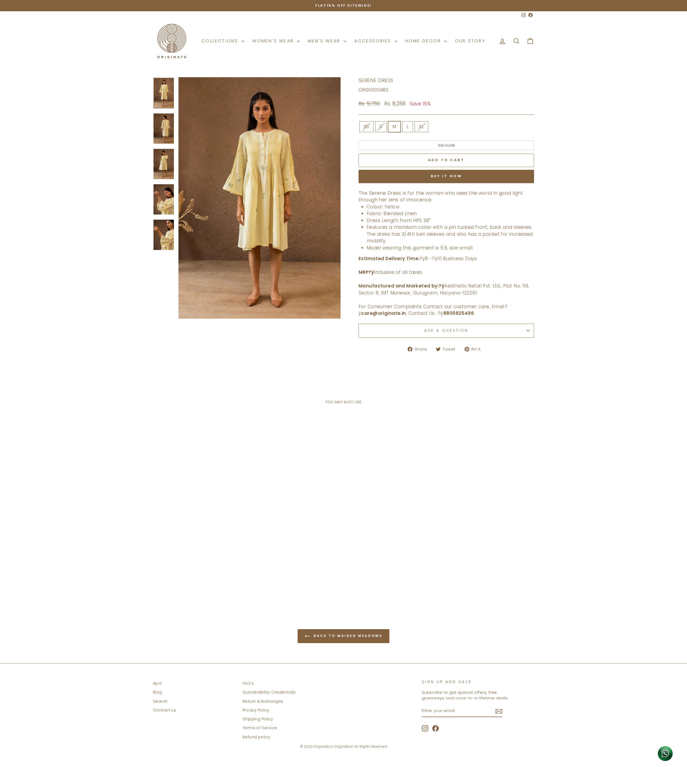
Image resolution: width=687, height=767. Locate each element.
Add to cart (198, 578)
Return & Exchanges (263, 701)
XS (366, 126)
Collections (221, 41)
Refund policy (257, 737)
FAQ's (248, 683)
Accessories (373, 41)
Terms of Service (260, 728)
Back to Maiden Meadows (347, 635)
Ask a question (446, 330)
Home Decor (424, 41)
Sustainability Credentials (269, 692)
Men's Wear (325, 41)
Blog (157, 692)
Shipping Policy (258, 719)
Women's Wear (274, 41)
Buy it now (446, 176)
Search (160, 701)
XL (421, 126)
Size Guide (446, 145)
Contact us (164, 710)
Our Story (470, 41)
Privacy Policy (256, 710)
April (157, 683)
